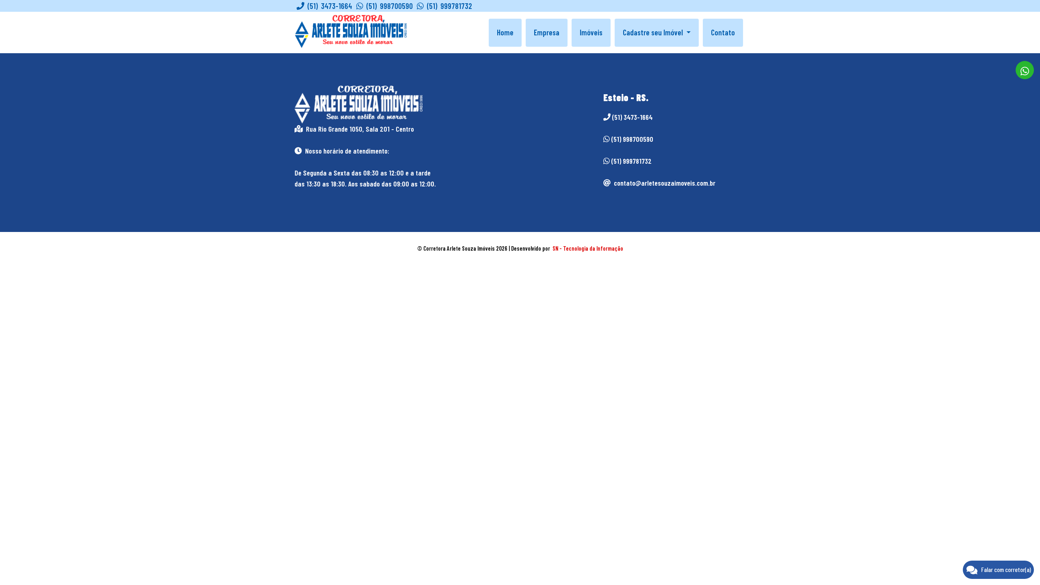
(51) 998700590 (388, 6)
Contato (723, 32)
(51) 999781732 (448, 6)
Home (505, 32)
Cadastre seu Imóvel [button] (654, 32)
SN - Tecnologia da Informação (587, 248)
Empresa (546, 32)
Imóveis (591, 32)
